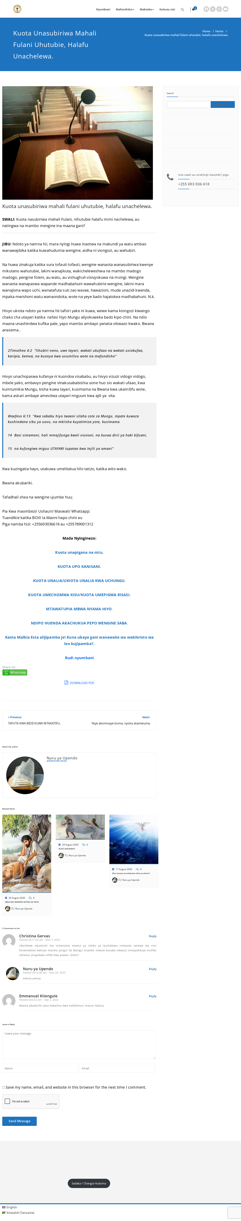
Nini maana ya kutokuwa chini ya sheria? (131, 873)
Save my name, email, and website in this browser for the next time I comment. (76, 1087)
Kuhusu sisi (167, 9)
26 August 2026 (17, 897)
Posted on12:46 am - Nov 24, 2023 (44, 972)
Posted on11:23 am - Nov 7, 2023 (39, 939)
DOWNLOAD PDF (81, 683)
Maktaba (146, 9)
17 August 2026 (124, 869)
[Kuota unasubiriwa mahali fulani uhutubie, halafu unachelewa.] (77, 144)
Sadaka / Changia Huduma (89, 1183)
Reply (152, 936)
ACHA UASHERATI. (67, 848)
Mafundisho (124, 9)
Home (206, 31)
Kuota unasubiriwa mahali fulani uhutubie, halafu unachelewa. (77, 206)
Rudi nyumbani (79, 657)
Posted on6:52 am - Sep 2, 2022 (39, 999)
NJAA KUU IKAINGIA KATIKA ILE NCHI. (22, 902)
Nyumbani (103, 9)
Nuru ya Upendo (23, 908)
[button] (182, 9)
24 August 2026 (70, 844)
